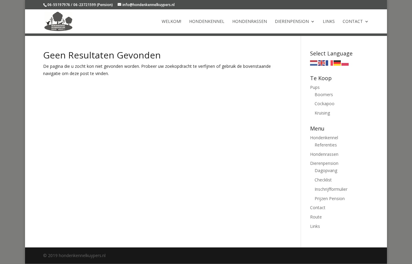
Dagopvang (326, 170)
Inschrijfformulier (331, 189)
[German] (337, 62)
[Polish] (345, 62)
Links (329, 21)
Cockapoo (324, 103)
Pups (315, 87)
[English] (322, 62)
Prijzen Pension (330, 198)
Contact (353, 21)
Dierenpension (292, 21)
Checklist (323, 180)
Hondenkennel (206, 21)
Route (316, 217)
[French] (330, 62)
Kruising (322, 113)
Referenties (326, 145)
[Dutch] (314, 62)
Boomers (324, 94)
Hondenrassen (249, 21)
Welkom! (171, 21)
